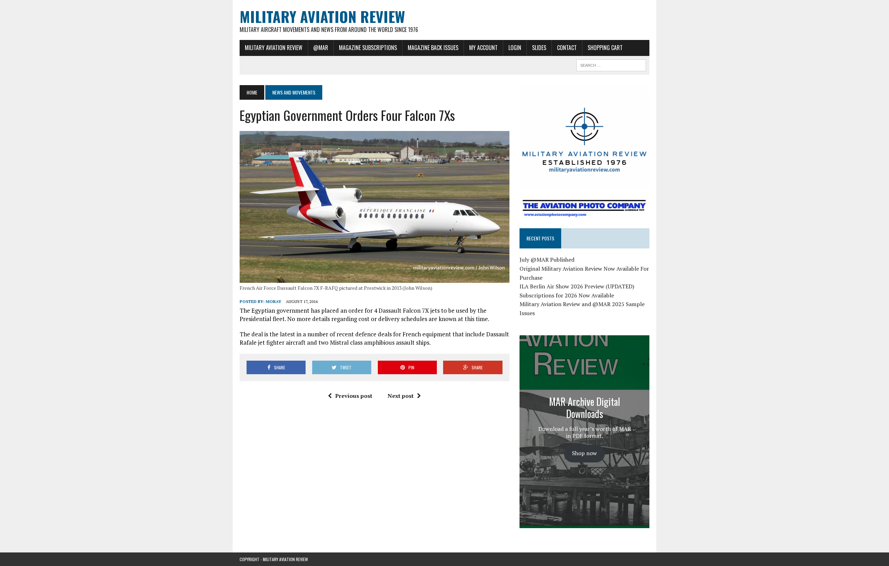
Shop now (584, 453)
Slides (539, 47)
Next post (401, 396)
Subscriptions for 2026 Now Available (567, 295)
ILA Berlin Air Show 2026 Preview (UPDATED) (577, 286)
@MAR (320, 47)
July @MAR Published (547, 259)
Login (514, 47)
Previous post (353, 396)
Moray (273, 301)
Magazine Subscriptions (368, 47)
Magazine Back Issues (433, 47)
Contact (567, 47)
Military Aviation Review (273, 47)
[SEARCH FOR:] (611, 64)
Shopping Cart (605, 47)
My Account (483, 47)
